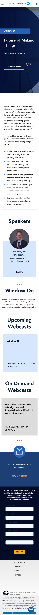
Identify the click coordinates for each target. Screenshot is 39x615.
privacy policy (14, 607)
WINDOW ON (10, 31)
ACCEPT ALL (7, 613)
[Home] (19, 3)
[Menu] (3, 3)
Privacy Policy (8, 597)
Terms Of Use (13, 592)
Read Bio (19, 272)
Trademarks (18, 594)
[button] (17, 284)
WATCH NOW (14, 66)
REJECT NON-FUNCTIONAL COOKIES (24, 613)
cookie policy (20, 603)
